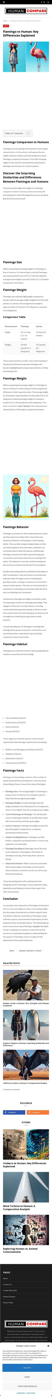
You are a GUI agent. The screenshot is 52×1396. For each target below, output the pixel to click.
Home (5, 21)
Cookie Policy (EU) (10, 1290)
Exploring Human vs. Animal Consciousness (20, 1250)
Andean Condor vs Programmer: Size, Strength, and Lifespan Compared (26, 1004)
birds (12, 951)
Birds (6, 26)
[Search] (48, 2)
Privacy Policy (31, 1393)
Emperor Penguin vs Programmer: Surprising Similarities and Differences (26, 1044)
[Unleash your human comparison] (26, 10)
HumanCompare (9, 1297)
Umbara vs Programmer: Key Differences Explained (24, 1165)
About (5, 1278)
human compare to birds (30, 951)
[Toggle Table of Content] (27, 133)
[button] (48, 1346)
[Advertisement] (26, 103)
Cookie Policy (21, 1393)
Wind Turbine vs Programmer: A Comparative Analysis (19, 1207)
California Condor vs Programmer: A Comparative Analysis (25, 1083)
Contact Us (7, 1284)
